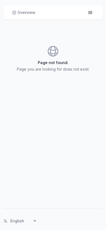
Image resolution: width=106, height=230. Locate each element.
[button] (24, 12)
